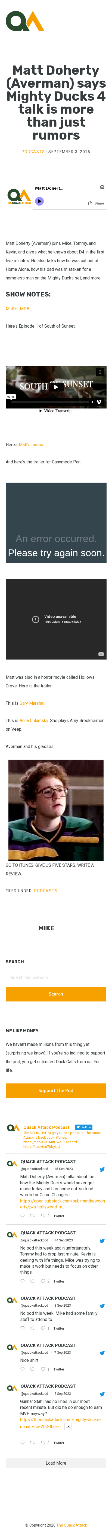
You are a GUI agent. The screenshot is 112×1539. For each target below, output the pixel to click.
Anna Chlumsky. (34, 720)
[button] (103, 21)
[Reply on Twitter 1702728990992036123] (24, 1216)
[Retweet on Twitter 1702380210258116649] (34, 1282)
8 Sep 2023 (62, 1305)
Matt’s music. (31, 444)
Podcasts (33, 152)
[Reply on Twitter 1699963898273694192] (24, 1329)
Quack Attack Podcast (48, 1161)
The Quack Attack (71, 1525)
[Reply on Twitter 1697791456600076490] (24, 1443)
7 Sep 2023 (62, 1353)
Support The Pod (56, 1090)
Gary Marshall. (33, 703)
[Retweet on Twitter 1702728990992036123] (34, 1216)
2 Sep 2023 (62, 1394)
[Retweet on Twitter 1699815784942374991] (34, 1370)
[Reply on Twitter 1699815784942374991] (24, 1370)
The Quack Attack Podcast (33, 21)
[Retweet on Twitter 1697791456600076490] (34, 1443)
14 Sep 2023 (63, 1240)
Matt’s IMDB (17, 308)
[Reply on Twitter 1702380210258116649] (24, 1282)
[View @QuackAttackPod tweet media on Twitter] (67, 1426)
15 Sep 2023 (63, 1169)
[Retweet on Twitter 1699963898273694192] (34, 1329)
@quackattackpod (34, 1169)
